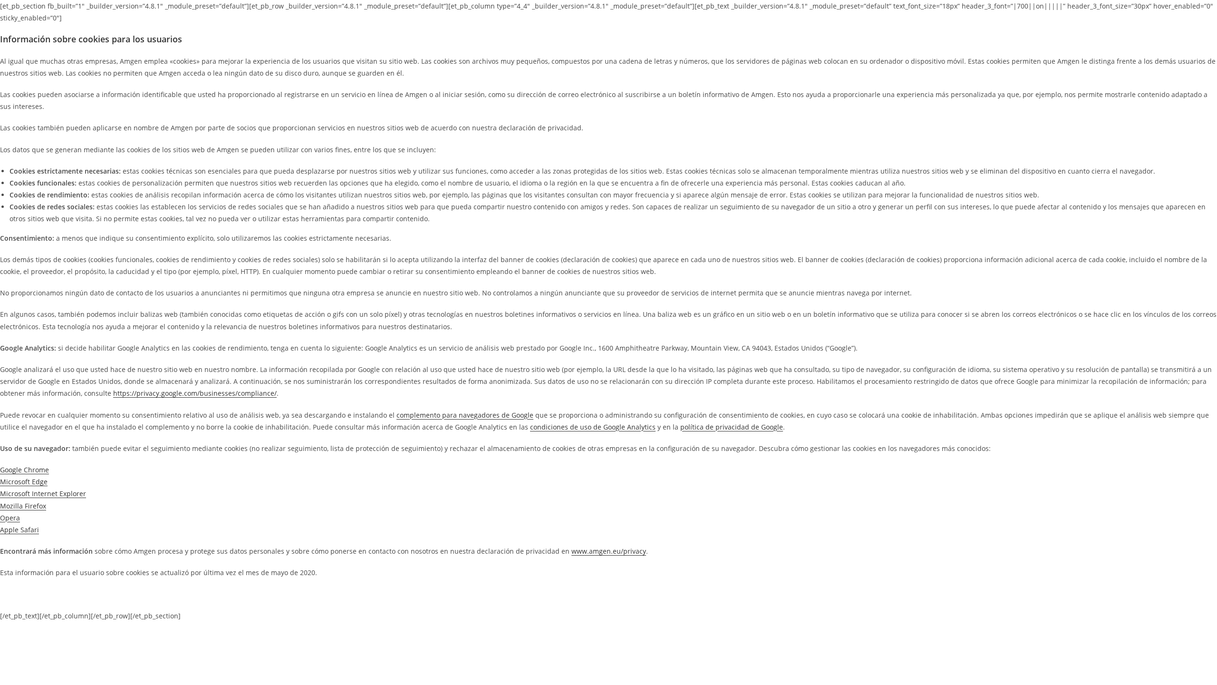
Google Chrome (24, 469)
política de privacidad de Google (731, 426)
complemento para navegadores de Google (464, 415)
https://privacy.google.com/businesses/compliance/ (195, 393)
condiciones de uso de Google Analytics (593, 426)
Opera (10, 517)
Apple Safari (19, 529)
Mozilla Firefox (23, 505)
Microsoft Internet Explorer (43, 493)
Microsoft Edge (24, 481)
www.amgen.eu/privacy (608, 551)
